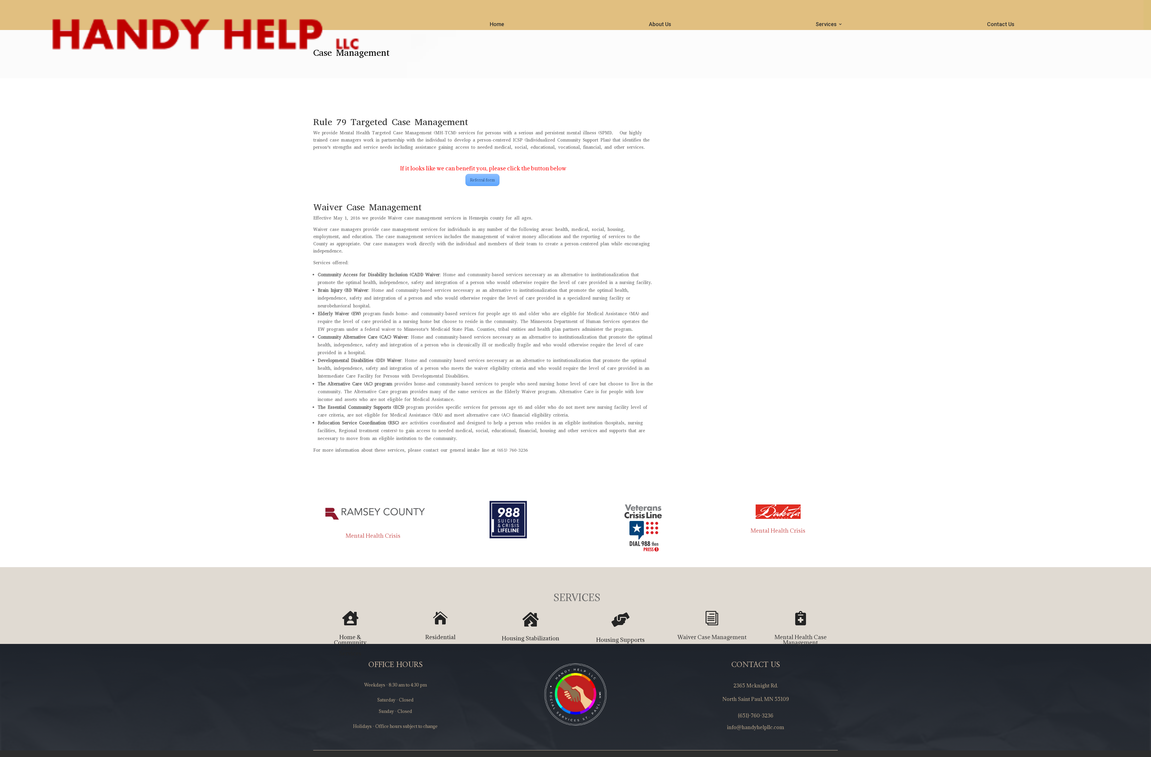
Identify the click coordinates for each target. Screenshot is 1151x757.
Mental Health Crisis (373, 535)
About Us (660, 24)
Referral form (482, 180)
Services (826, 24)
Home (497, 24)
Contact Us (1000, 24)
